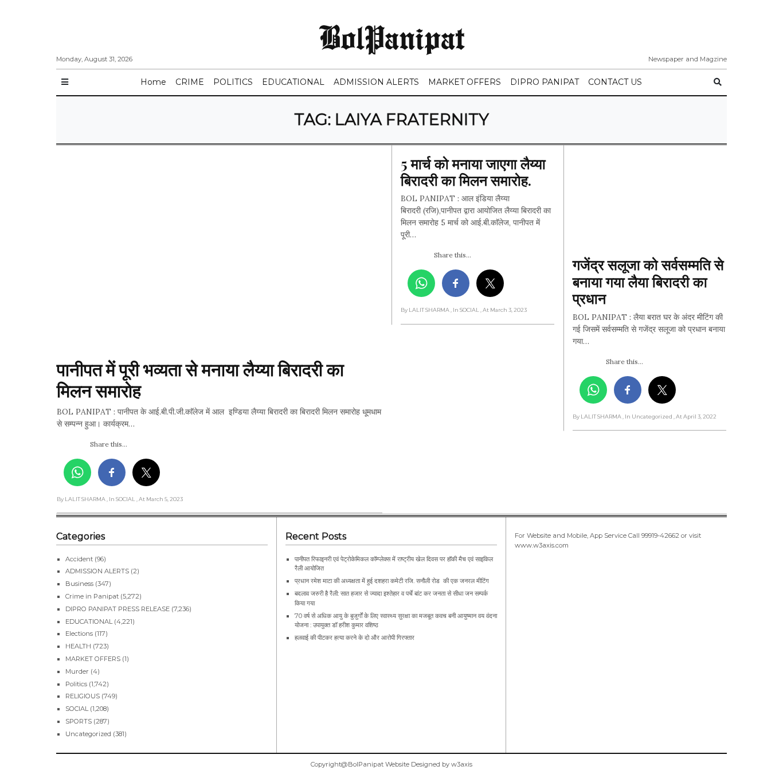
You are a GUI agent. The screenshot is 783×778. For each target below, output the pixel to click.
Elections (79, 634)
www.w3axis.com (542, 545)
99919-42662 (660, 535)
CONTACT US (615, 82)
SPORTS (78, 721)
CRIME (189, 82)
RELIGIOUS (82, 696)
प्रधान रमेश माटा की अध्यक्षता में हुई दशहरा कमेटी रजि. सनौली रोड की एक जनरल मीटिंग (392, 581)
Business (79, 584)
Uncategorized (88, 734)
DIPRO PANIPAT (544, 82)
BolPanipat (392, 36)
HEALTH (78, 646)
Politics (76, 684)
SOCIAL (76, 709)
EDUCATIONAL (293, 82)
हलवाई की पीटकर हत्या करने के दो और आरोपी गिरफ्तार (354, 638)
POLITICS (233, 82)
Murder (77, 671)
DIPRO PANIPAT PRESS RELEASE (117, 609)
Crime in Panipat (92, 596)
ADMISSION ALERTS (376, 82)
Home (153, 82)
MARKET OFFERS (464, 82)
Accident (79, 559)
